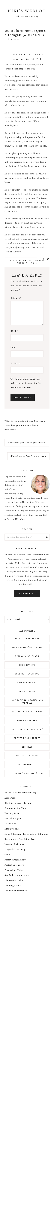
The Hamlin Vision (14, 880)
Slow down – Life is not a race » (28, 456)
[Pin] (47, 258)
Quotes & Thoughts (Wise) (30, 261)
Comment (16, 298)
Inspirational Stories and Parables (27, 701)
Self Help (27, 747)
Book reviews (27, 665)
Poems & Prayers (27, 720)
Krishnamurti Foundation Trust (20, 839)
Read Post (27, 593)
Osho (7, 854)
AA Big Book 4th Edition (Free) (20, 792)
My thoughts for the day (27, 711)
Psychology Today (13, 870)
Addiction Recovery (27, 638)
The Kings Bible (12, 885)
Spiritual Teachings (27, 755)
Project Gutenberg (14, 865)
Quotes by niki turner (27, 738)
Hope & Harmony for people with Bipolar (26, 834)
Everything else (27, 682)
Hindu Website (12, 829)
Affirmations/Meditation (27, 647)
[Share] (38, 258)
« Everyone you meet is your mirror (27, 442)
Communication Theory (16, 808)
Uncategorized (27, 764)
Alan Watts (10, 798)
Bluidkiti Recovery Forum (17, 803)
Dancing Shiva (11, 813)
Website (15, 363)
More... (23, 519)
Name (14, 331)
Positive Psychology (15, 859)
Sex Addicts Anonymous (16, 875)
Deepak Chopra (12, 818)
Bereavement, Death (27, 656)
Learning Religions (14, 844)
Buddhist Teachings (27, 674)
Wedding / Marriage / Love (27, 773)
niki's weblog (27, 11)
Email (14, 347)
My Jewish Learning (14, 849)
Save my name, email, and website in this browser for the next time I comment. (25, 383)
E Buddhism (10, 823)
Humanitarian (27, 691)
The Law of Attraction (15, 890)
